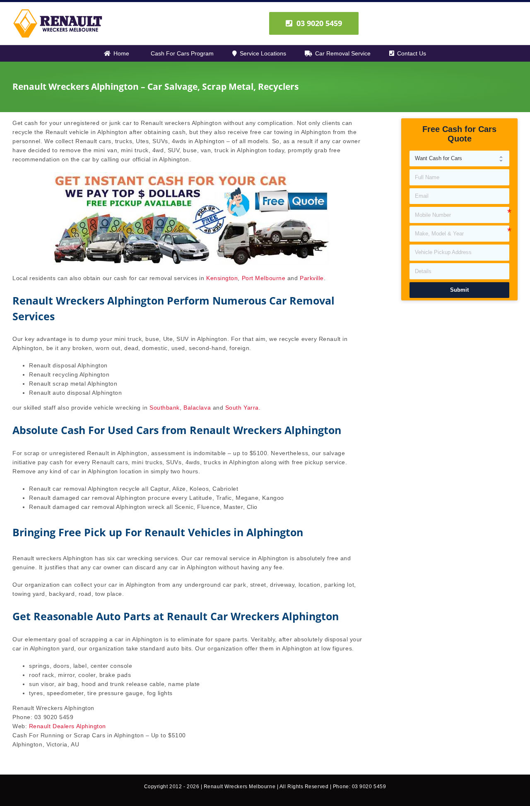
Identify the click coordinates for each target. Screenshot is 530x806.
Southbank (164, 407)
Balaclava (197, 407)
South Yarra (242, 407)
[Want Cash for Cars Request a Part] (459, 159)
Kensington (222, 278)
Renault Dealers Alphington (67, 726)
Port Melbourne (264, 278)
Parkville (312, 278)
